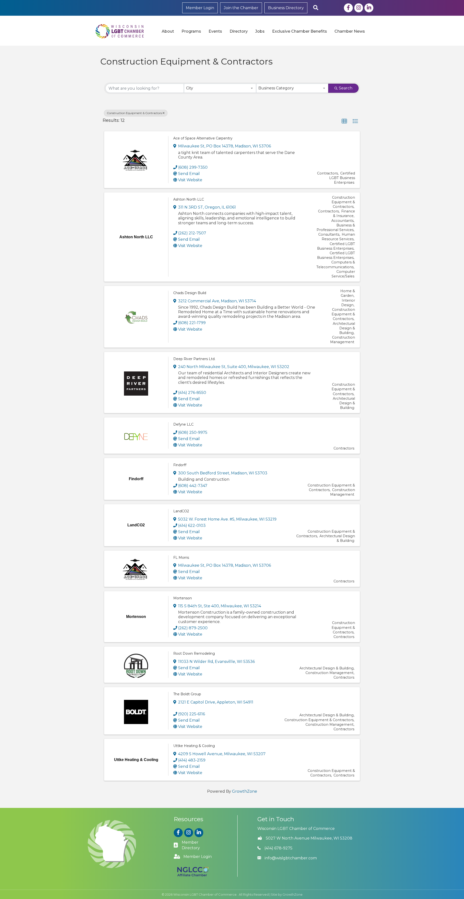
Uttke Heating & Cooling (194, 746)
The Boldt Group (187, 694)
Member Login (200, 8)
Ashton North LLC (188, 199)
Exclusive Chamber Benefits (299, 31)
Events (215, 31)
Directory (239, 31)
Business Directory (286, 8)
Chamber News (349, 31)
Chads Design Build (189, 293)
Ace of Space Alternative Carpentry (202, 138)
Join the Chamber (241, 8)
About (168, 31)
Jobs (260, 31)
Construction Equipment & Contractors (134, 113)
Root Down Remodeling (194, 653)
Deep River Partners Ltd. (194, 359)
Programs (191, 31)
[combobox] (220, 88)
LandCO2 (181, 511)
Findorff (179, 465)
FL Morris (181, 557)
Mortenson (182, 598)
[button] (344, 121)
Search (345, 88)
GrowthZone (244, 791)
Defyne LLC (183, 424)
